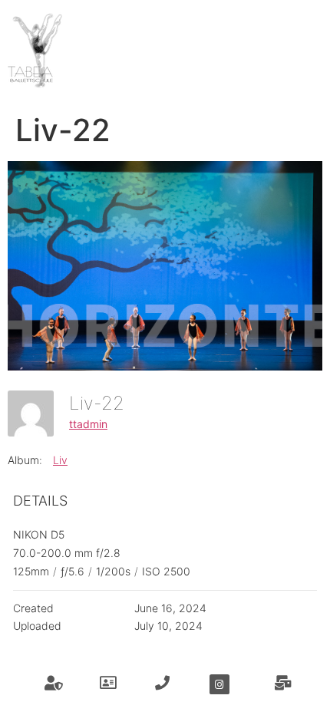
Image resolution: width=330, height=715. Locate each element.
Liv (60, 459)
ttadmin (88, 423)
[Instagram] (219, 684)
